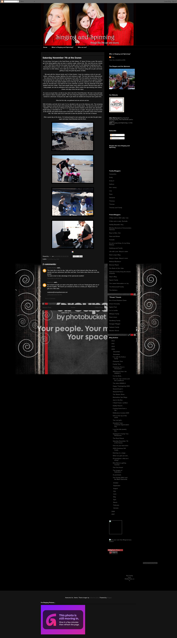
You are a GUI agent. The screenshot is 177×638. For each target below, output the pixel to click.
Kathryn (111, 184)
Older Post (99, 307)
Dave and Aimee (114, 236)
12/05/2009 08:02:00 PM (54, 295)
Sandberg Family (114, 320)
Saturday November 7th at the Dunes (120, 442)
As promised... (117, 475)
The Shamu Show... (119, 394)
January (116, 508)
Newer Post (47, 307)
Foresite (112, 240)
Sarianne (112, 197)
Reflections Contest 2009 (121, 413)
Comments (115, 138)
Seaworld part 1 (118, 389)
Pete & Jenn (113, 317)
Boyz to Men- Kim (115, 233)
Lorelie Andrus (52, 268)
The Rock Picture (118, 438)
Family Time (117, 364)
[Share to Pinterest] (82, 256)
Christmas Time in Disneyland (118, 368)
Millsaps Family (114, 314)
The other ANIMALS (119, 383)
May (114, 497)
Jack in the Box (118, 400)
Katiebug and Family (116, 248)
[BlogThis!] (76, 256)
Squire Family (113, 280)
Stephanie (50, 282)
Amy (112, 57)
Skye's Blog (113, 276)
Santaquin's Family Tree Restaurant (120, 434)
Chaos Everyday (114, 304)
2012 (113, 341)
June (115, 494)
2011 (113, 343)
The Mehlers (113, 290)
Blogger (109, 597)
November (116, 354)
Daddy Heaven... (118, 405)
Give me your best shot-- (121, 445)
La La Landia (113, 310)
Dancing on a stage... (120, 453)
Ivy (54, 259)
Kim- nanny (113, 187)
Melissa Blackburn (115, 261)
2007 (113, 514)
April (114, 499)
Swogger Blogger (114, 324)
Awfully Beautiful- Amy (116, 224)
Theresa (112, 201)
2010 (113, 346)
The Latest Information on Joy (119, 283)
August (115, 488)
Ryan (111, 194)
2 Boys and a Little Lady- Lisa (118, 218)
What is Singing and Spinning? (62, 47)
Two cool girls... (118, 420)
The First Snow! (118, 467)
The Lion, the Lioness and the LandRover (121, 379)
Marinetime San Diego (120, 397)
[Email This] (74, 256)
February (116, 505)
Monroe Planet (114, 265)
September (117, 485)
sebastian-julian (94, 597)
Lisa (110, 191)
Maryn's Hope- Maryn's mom (118, 258)
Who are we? (82, 47)
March (115, 502)
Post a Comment (50, 298)
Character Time (118, 361)
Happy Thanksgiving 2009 (121, 386)
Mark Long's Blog (114, 255)
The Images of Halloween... (117, 471)
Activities (50, 259)
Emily (111, 177)
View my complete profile (117, 60)
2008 (113, 511)
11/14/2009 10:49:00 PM (54, 278)
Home (45, 47)
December (116, 351)
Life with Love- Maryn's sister (118, 251)
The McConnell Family (116, 287)
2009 (113, 349)
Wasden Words (114, 330)
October (116, 483)
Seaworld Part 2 (118, 391)
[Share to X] (78, 256)
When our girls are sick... (121, 456)
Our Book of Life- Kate (116, 268)
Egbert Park (113, 307)
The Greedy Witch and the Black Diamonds (120, 478)
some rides (65, 109)
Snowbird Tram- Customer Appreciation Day (121, 424)
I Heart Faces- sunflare (120, 403)
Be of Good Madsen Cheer (118, 300)
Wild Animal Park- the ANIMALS (120, 372)
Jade (57, 259)
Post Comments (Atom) (77, 312)
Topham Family (114, 327)
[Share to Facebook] (80, 256)
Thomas (112, 204)
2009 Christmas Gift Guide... (119, 449)
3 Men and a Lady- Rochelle (118, 221)
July (114, 491)
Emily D (111, 181)
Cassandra (112, 174)
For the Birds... (117, 376)
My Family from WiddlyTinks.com (129, 578)
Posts (114, 135)
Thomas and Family (115, 207)
